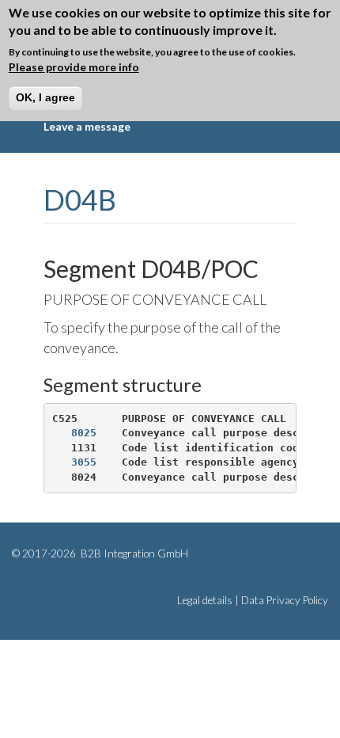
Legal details (204, 600)
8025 (83, 433)
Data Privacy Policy (284, 600)
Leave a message (86, 126)
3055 (83, 462)
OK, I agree (45, 97)
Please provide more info (74, 67)
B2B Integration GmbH (133, 553)
